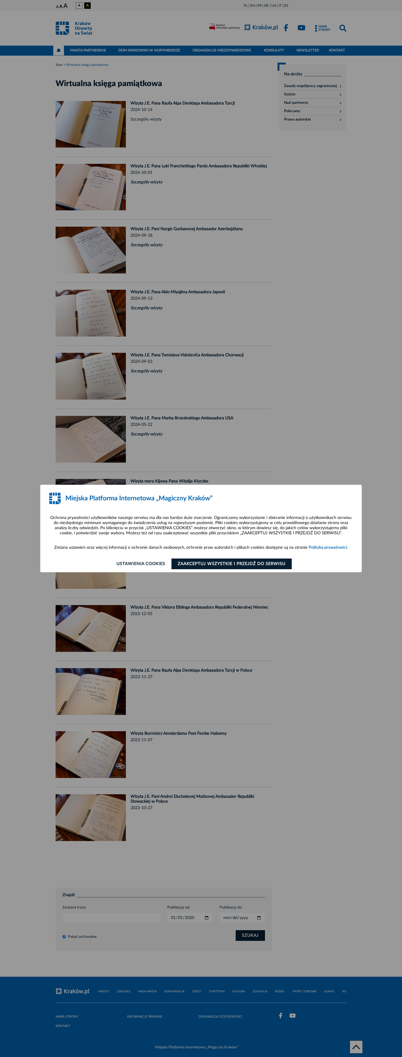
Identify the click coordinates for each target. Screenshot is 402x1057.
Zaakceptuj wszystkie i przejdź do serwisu (231, 564)
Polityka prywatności (328, 547)
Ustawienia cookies (141, 564)
